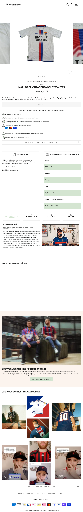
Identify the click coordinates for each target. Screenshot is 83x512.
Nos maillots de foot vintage (41, 487)
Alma (41, 133)
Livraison (8, 114)
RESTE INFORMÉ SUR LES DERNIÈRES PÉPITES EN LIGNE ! (41, 493)
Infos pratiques (41, 499)
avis (11, 137)
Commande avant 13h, (13, 118)
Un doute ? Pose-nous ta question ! (41, 142)
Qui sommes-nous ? (41, 379)
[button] (11, 215)
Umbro (41, 84)
